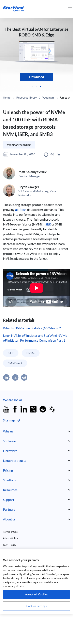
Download (36, 77)
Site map (9, 420)
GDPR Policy (9, 544)
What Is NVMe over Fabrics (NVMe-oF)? (32, 328)
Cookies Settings (36, 606)
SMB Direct (15, 363)
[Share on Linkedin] (6, 377)
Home (7, 97)
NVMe (31, 353)
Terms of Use (10, 531)
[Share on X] (15, 377)
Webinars (48, 97)
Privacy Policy (10, 538)
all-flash (20, 209)
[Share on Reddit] (24, 377)
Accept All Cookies (36, 594)
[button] (32, 86)
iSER (48, 224)
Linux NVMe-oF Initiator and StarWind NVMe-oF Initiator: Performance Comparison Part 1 (36, 337)
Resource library (26, 97)
